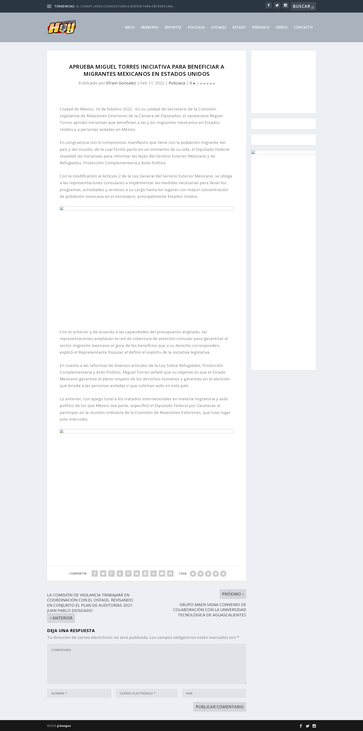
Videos (281, 28)
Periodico (261, 28)
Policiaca (196, 28)
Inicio (130, 28)
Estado (239, 28)
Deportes (173, 28)
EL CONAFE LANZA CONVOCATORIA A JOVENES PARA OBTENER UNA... (125, 6)
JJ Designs (64, 726)
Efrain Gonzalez (121, 83)
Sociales (218, 28)
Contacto (303, 28)
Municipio (149, 28)
